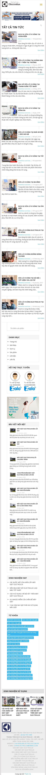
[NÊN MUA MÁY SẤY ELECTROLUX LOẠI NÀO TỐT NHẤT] (23, 701)
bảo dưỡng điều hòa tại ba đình (19, 656)
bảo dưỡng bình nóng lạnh (17, 650)
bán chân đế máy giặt (30, 620)
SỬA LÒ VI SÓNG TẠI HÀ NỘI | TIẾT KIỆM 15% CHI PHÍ (29, 279)
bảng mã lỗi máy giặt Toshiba (18, 641)
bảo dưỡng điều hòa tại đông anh (19, 663)
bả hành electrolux (14, 620)
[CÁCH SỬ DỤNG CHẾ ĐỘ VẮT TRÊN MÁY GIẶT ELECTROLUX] (37, 701)
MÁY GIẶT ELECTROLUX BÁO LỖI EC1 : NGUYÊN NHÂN (27, 560)
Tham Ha (27, 774)
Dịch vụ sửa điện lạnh (24, 769)
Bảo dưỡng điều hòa (15, 653)
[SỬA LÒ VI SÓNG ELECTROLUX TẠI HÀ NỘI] (9, 304)
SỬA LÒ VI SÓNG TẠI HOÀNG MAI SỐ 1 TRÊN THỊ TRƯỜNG (30, 61)
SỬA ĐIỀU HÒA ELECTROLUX (24, 765)
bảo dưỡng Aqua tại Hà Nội (17, 647)
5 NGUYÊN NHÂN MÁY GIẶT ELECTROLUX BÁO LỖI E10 (26, 533)
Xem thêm (41, 50)
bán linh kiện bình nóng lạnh (17, 629)
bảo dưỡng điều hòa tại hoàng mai (20, 678)
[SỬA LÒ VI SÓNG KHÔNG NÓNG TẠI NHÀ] (9, 256)
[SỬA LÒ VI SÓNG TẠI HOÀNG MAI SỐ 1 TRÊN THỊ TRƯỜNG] (9, 63)
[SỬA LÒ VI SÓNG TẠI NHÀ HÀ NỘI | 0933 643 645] (9, 134)
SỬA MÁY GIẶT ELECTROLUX (23, 748)
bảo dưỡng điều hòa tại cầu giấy (19, 660)
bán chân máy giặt (14, 623)
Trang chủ (13, 342)
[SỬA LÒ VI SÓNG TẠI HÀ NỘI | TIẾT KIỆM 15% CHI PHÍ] (9, 280)
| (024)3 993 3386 (25, 735)
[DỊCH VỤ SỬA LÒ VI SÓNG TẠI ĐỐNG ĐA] (9, 110)
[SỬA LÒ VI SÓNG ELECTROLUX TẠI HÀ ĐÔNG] (9, 232)
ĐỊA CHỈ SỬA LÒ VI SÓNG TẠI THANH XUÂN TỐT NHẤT (29, 85)
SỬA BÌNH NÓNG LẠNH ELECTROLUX (24, 767)
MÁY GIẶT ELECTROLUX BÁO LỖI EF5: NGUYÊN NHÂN (27, 520)
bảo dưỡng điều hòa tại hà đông (19, 672)
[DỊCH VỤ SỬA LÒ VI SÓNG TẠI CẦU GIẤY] (9, 208)
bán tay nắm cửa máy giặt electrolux (20, 638)
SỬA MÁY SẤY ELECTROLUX (24, 750)
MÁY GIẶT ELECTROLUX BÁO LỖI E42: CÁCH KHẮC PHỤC (27, 547)
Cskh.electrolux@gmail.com (26, 746)
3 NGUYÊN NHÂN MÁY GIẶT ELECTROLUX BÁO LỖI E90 (26, 474)
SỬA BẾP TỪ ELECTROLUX (24, 761)
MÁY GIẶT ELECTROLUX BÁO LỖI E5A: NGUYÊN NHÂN (27, 489)
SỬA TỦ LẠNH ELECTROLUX (24, 754)
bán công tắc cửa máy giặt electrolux (20, 626)
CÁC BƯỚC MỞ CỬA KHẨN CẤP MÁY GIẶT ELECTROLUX (23, 583)
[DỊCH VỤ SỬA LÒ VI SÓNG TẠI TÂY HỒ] (9, 158)
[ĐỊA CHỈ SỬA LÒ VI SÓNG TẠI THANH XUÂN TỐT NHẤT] (9, 86)
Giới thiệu (13, 345)
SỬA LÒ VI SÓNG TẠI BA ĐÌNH (29, 182)
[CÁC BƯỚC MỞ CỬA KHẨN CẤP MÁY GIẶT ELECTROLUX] (8, 701)
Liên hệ (12, 359)
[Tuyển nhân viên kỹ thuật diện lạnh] (23, 408)
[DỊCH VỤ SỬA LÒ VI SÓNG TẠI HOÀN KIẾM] (9, 37)
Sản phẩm (13, 352)
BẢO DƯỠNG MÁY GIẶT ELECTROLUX (24, 759)
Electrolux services (24, 39)
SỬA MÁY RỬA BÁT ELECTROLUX (24, 763)
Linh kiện (13, 356)
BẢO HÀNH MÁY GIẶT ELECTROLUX (24, 752)
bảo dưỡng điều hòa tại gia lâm (19, 669)
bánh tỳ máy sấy (13, 644)
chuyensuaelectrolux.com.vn (26, 743)
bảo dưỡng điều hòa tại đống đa (19, 666)
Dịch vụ (12, 349)
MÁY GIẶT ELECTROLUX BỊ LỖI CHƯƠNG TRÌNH (26, 458)
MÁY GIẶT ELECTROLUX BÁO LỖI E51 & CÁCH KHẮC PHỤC (27, 505)
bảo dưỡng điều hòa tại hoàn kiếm (20, 675)
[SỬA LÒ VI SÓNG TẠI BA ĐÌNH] (9, 185)
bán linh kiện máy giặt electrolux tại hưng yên (22, 633)
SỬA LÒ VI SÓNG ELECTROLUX (24, 756)
